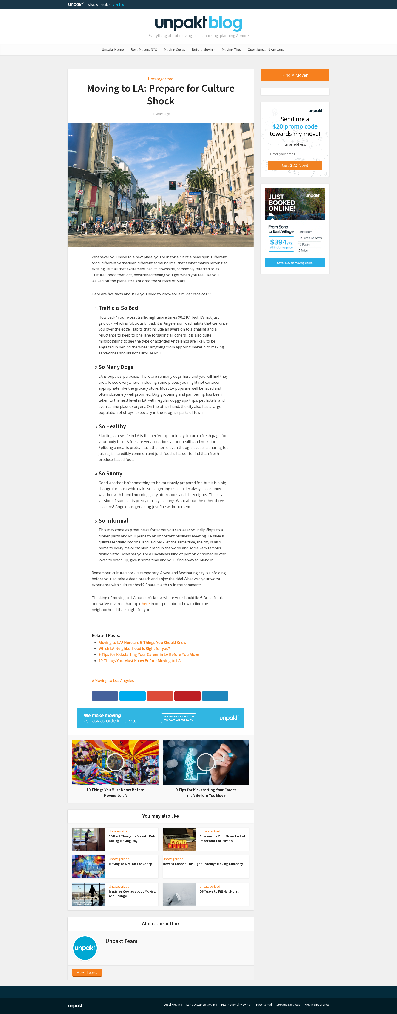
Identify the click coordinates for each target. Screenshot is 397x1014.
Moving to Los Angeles (114, 680)
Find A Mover (295, 75)
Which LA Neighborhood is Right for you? (134, 648)
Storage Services (288, 1005)
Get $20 (118, 5)
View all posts (87, 972)
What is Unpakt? (99, 5)
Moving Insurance (317, 1005)
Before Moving (203, 49)
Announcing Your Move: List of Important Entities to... (222, 838)
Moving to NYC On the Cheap (130, 864)
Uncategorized (160, 78)
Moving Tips (231, 49)
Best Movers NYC (144, 49)
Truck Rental (263, 1005)
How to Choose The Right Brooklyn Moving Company (203, 864)
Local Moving (173, 1005)
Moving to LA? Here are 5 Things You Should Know (142, 642)
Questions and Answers (266, 49)
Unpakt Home (113, 49)
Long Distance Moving (201, 1005)
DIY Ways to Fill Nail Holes (219, 891)
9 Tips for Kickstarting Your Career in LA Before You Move (149, 654)
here (146, 603)
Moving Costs (174, 49)
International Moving (235, 1005)
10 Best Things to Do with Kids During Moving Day (132, 838)
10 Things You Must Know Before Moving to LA (140, 660)
